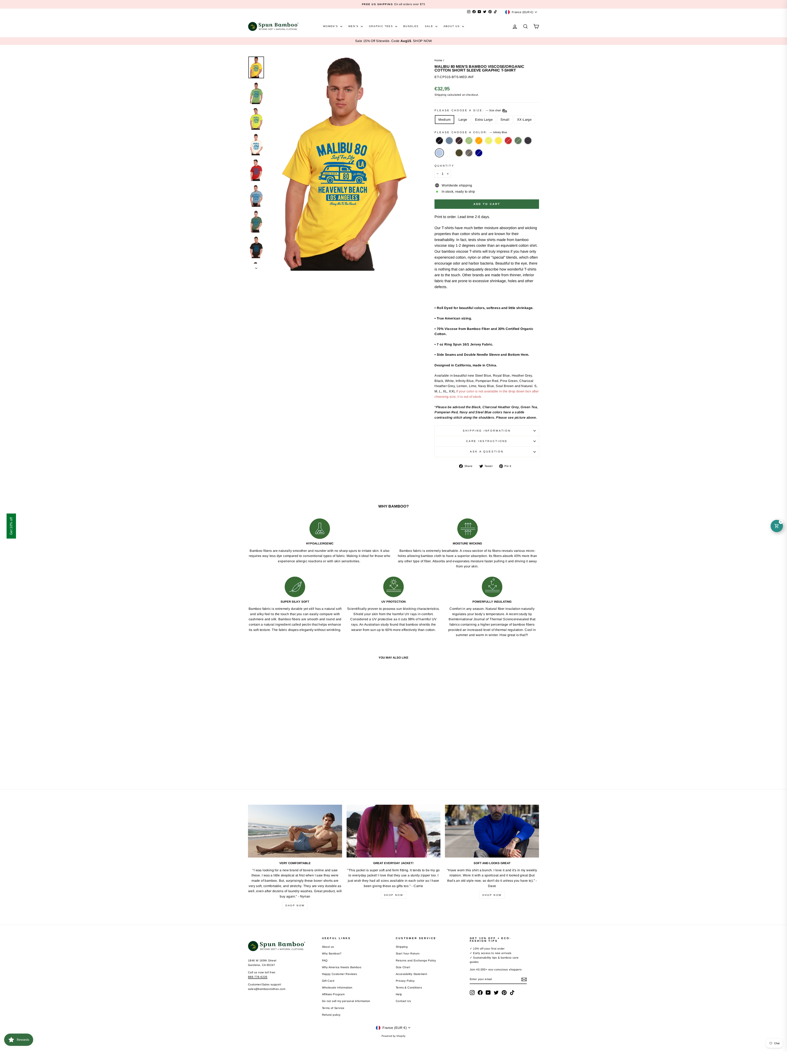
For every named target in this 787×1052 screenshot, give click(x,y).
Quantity (444, 165)
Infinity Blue (439, 153)
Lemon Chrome (498, 140)
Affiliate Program (333, 994)
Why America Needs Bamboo (342, 967)
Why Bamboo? (332, 953)
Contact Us (403, 1001)
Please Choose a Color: (470, 132)
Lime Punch (488, 140)
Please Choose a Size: (468, 110)
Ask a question (487, 451)
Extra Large (484, 119)
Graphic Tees (381, 26)
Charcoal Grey (469, 153)
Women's (331, 26)
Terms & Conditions (409, 987)
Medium (444, 119)
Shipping (440, 94)
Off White (449, 153)
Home (438, 60)
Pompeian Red (508, 140)
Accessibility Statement (411, 974)
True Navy (479, 153)
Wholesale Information (337, 987)
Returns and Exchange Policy (416, 960)
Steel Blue (449, 140)
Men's (353, 26)
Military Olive (459, 153)
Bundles (411, 26)
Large (462, 119)
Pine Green (518, 140)
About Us (452, 26)
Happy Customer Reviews (339, 974)
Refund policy (331, 1014)
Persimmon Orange (479, 140)
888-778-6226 (257, 976)
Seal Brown (459, 140)
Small (504, 119)
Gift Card (328, 980)
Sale (429, 26)
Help (399, 994)
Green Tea (469, 140)
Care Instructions (486, 441)
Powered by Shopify (393, 1036)
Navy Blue (528, 140)
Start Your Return (408, 953)
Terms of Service (333, 1008)
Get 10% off (11, 526)
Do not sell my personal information (346, 1001)
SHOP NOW (422, 41)
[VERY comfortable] (295, 831)
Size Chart (403, 967)
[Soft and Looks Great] (492, 831)
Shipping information (487, 430)
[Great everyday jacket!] (394, 831)
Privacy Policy (405, 980)
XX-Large (524, 119)
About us (328, 946)
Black (439, 140)
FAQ (325, 960)
